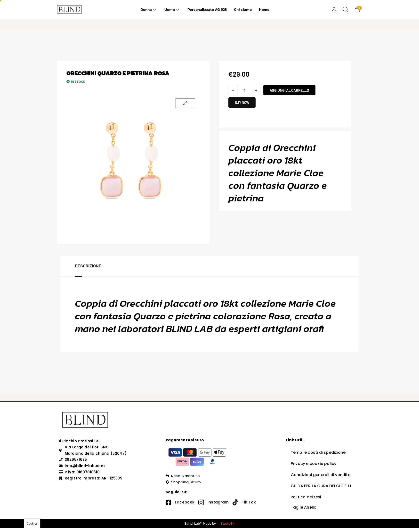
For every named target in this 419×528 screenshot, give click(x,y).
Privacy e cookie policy (314, 463)
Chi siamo (243, 9)
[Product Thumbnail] (185, 103)
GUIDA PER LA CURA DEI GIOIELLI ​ (321, 486)
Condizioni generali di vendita (321, 475)
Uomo (169, 9)
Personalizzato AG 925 (207, 9)
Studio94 (227, 523)
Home (264, 9)
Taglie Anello (304, 507)
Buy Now (242, 102)
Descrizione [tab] (88, 265)
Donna (146, 9)
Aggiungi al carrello (289, 90)
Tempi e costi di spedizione (318, 452)
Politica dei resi (306, 497)
